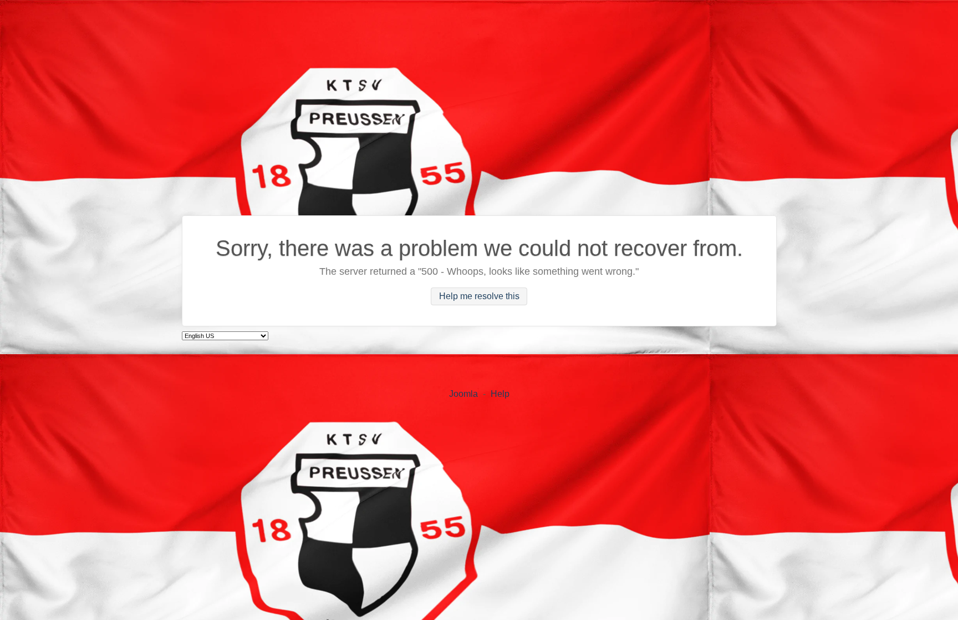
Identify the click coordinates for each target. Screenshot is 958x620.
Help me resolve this (479, 296)
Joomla (463, 394)
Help (500, 394)
